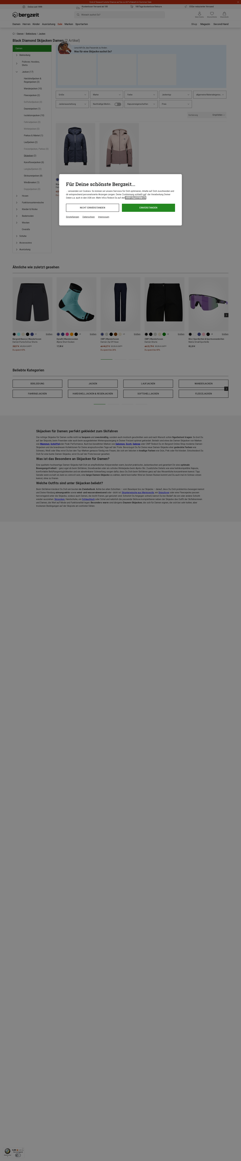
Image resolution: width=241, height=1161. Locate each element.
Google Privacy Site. (135, 197)
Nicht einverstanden (92, 207)
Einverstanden (148, 207)
